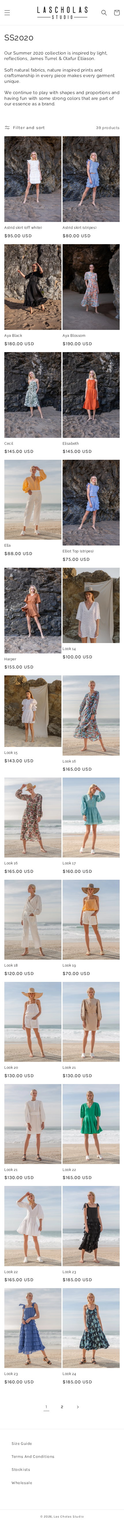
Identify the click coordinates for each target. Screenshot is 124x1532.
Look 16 (69, 761)
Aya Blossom (74, 336)
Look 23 (69, 1272)
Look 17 (69, 863)
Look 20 (11, 1068)
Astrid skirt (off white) (23, 228)
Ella (7, 545)
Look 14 (69, 649)
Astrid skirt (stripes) (79, 228)
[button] (7, 12)
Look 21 (69, 1068)
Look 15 (11, 753)
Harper (10, 659)
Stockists (21, 1469)
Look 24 (69, 1374)
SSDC (69, 1521)
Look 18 (11, 965)
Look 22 (69, 1170)
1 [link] (46, 1406)
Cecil (8, 444)
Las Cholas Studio (69, 1516)
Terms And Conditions (33, 1456)
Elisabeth (71, 444)
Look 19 (69, 965)
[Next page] (77, 1407)
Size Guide (22, 1443)
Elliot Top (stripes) (78, 551)
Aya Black (13, 336)
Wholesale (22, 1482)
